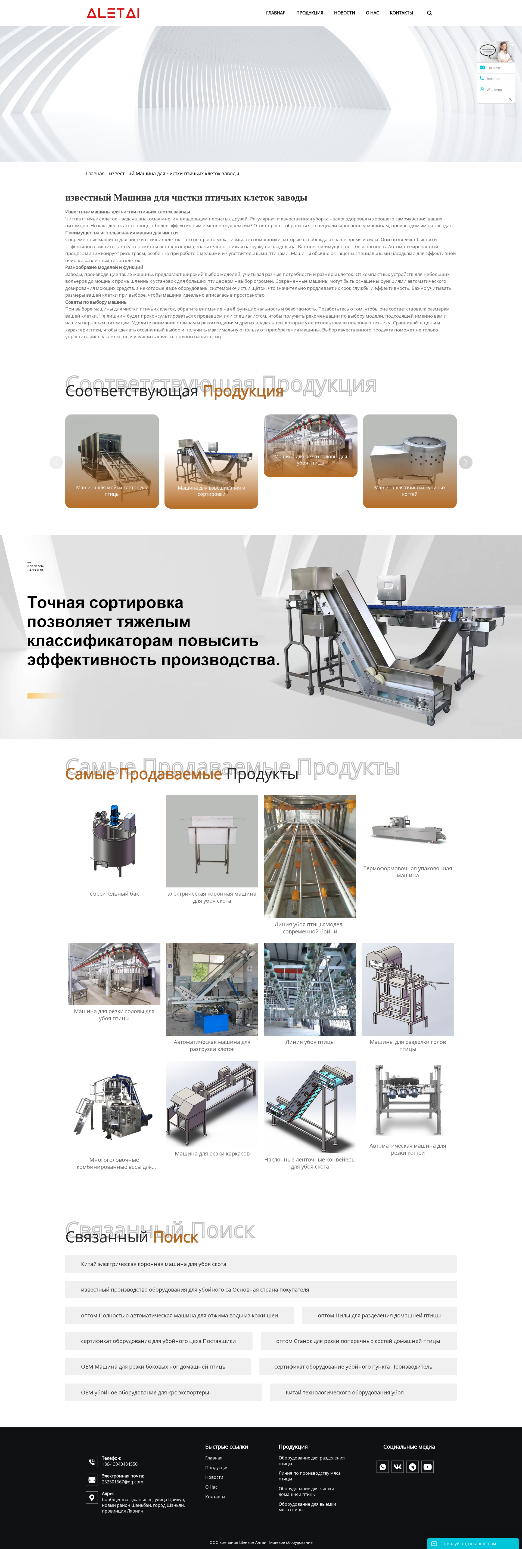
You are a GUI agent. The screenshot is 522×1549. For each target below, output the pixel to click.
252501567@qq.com (122, 1482)
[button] (466, 462)
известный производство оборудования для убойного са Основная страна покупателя (195, 1289)
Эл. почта (494, 68)
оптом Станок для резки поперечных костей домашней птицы (358, 1341)
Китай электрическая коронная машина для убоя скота (153, 1264)
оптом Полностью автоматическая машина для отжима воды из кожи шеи (179, 1315)
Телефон (493, 79)
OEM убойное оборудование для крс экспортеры (145, 1392)
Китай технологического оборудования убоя (345, 1392)
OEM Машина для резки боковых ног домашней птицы (153, 1366)
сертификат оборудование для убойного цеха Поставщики (158, 1341)
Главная (95, 173)
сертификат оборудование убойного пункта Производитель (353, 1366)
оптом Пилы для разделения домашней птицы (379, 1315)
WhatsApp (494, 90)
